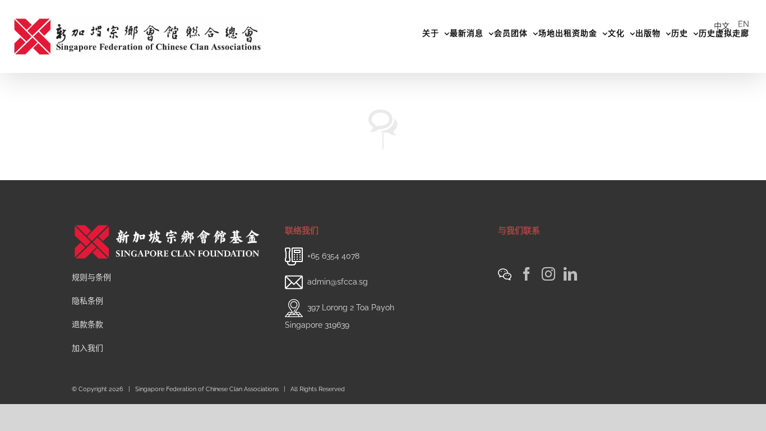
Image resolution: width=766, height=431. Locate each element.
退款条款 (87, 324)
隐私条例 (87, 300)
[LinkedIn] (570, 274)
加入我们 (87, 347)
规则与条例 (91, 277)
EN (743, 24)
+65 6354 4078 (333, 255)
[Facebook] (526, 274)
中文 (722, 25)
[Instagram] (548, 274)
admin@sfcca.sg (337, 281)
